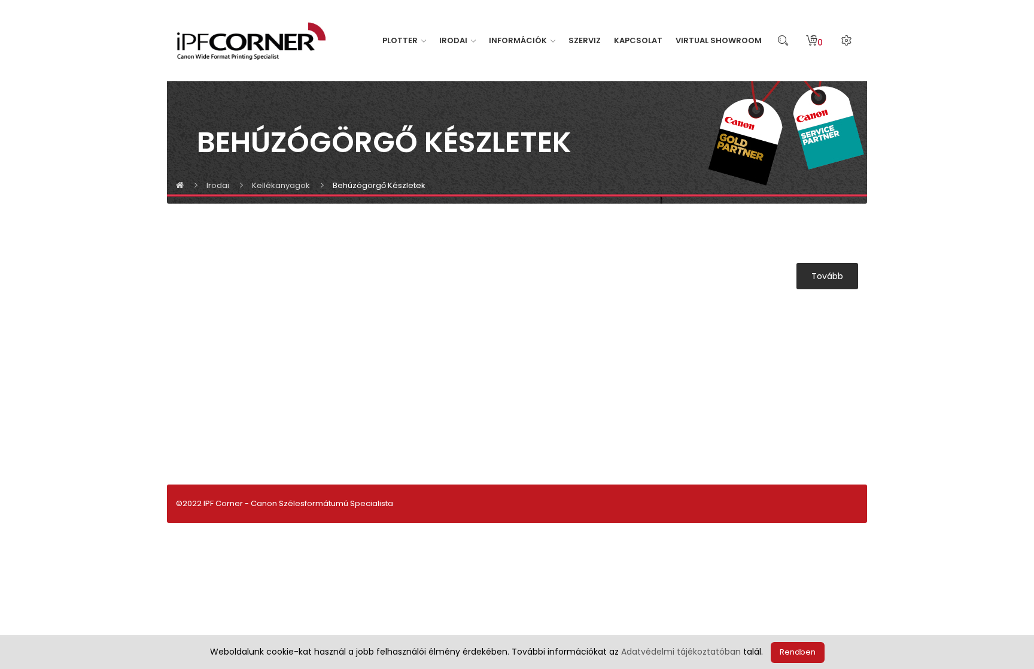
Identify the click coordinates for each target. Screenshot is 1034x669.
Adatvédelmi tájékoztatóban (681, 652)
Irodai (217, 185)
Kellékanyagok (281, 185)
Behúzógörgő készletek (379, 185)
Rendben (798, 652)
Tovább (827, 276)
